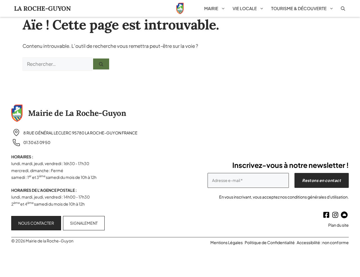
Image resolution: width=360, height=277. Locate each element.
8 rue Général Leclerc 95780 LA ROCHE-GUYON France (80, 132)
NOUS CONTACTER (36, 223)
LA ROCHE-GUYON (42, 8)
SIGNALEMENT (84, 223)
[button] (343, 8)
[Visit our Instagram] (335, 214)
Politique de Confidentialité (270, 242)
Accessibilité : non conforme (323, 242)
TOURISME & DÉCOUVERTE (299, 8)
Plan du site (338, 225)
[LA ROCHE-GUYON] (180, 8)
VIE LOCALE (245, 8)
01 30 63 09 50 (36, 142)
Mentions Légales (226, 242)
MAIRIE (211, 8)
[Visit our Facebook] (326, 214)
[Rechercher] (101, 63)
